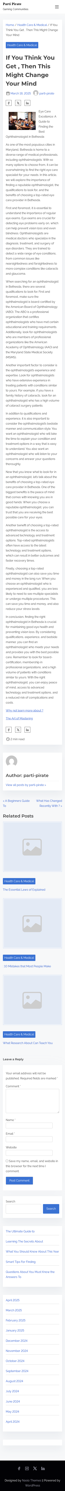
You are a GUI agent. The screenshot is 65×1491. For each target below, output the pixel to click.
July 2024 (12, 1391)
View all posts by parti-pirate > (26, 785)
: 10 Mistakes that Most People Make (27, 966)
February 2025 (15, 1320)
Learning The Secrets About (24, 1241)
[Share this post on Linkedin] (27, 103)
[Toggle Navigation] (57, 7)
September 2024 (17, 1371)
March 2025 (14, 1310)
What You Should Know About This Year (32, 1251)
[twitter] (18, 103)
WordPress (32, 1485)
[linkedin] (43, 1469)
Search (10, 1201)
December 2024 (16, 1340)
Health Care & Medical (32, 25)
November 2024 (17, 1351)
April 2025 (13, 1300)
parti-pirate (46, 93)
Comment (13, 1086)
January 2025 (15, 1330)
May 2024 (12, 1411)
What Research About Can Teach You (28, 1043)
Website (11, 1147)
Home (10, 25)
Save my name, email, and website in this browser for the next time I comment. (32, 1166)
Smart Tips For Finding (21, 1262)
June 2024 (13, 1401)
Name (11, 1120)
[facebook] (9, 103)
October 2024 (15, 1361)
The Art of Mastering (19, 718)
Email (10, 1133)
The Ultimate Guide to (20, 1231)
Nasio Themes (32, 1480)
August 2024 (14, 1381)
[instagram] (27, 1469)
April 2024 (13, 1421)
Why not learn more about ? (24, 710)
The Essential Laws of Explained (24, 889)
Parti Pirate (12, 4)
